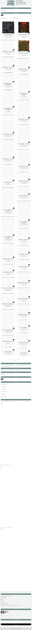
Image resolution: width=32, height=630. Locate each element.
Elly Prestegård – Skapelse (8, 34)
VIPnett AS (19, 628)
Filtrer (2, 379)
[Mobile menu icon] (1, 2)
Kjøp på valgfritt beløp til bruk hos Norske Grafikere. (9, 370)
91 (23, 359)
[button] (13, 33)
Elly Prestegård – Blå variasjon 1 (24, 34)
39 (17, 359)
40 (19, 359)
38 (15, 359)
